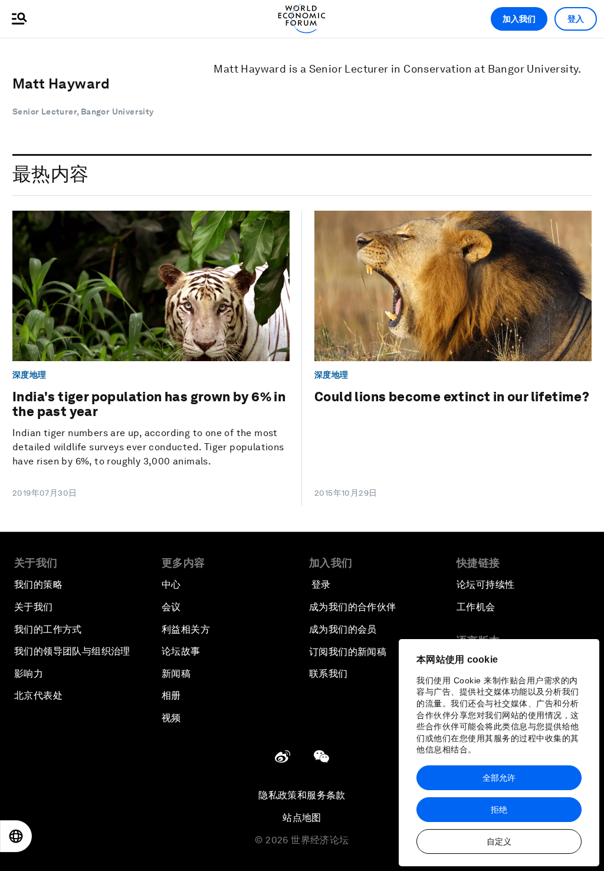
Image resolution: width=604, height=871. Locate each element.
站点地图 (302, 817)
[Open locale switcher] (16, 836)
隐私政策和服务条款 (302, 795)
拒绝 (499, 809)
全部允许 (499, 777)
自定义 (499, 841)
